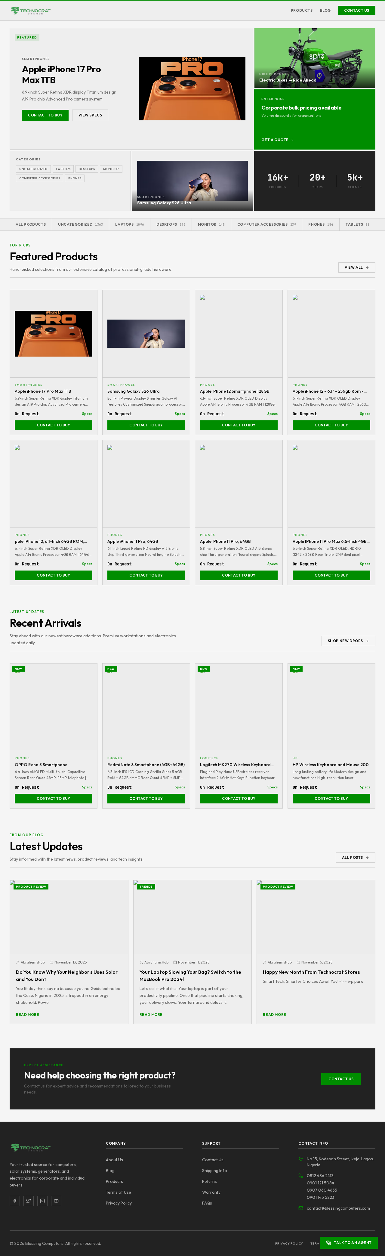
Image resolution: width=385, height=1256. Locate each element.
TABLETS (357, 224)
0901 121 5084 (320, 1183)
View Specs (90, 115)
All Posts (352, 857)
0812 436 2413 (320, 1175)
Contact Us (356, 10)
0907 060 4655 (322, 1190)
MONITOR (111, 169)
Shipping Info (214, 1170)
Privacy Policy (119, 1203)
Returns (209, 1181)
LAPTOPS (63, 169)
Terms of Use (118, 1192)
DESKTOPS (87, 169)
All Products (31, 224)
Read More (27, 1014)
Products (302, 10)
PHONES (74, 178)
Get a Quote (275, 140)
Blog (325, 10)
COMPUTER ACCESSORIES (39, 178)
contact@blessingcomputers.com (338, 1208)
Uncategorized (33, 169)
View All (354, 267)
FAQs (207, 1203)
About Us (114, 1159)
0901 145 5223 (320, 1197)
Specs (87, 413)
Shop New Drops (345, 641)
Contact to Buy (45, 115)
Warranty (211, 1192)
